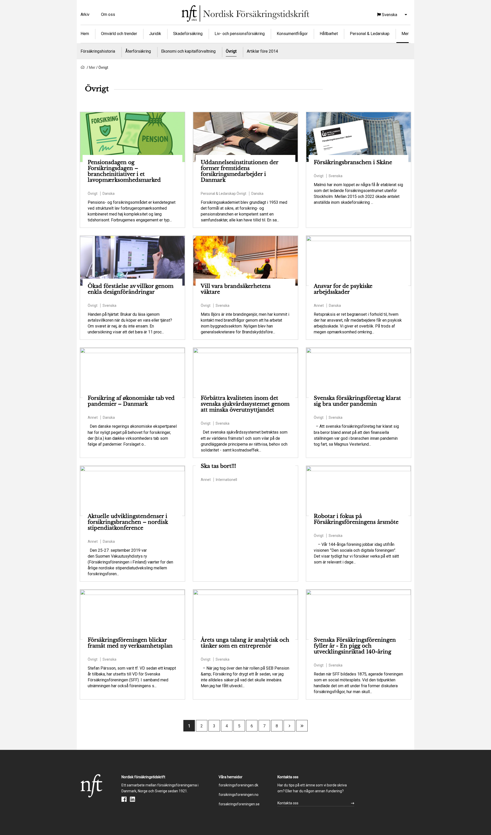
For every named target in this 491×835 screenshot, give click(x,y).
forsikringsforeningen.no (239, 795)
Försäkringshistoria (98, 51)
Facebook (124, 799)
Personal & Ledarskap (369, 33)
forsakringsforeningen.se (239, 804)
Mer (405, 33)
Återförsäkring (138, 51)
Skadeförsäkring (188, 33)
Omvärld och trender (119, 33)
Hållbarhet (329, 33)
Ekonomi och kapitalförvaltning (188, 51)
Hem (85, 33)
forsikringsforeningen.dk (238, 785)
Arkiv (85, 14)
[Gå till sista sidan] (302, 726)
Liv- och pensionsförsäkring (240, 33)
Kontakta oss (287, 803)
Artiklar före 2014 (262, 51)
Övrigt (231, 51)
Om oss (108, 14)
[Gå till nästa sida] (289, 726)
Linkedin (132, 799)
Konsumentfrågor (292, 33)
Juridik (155, 33)
